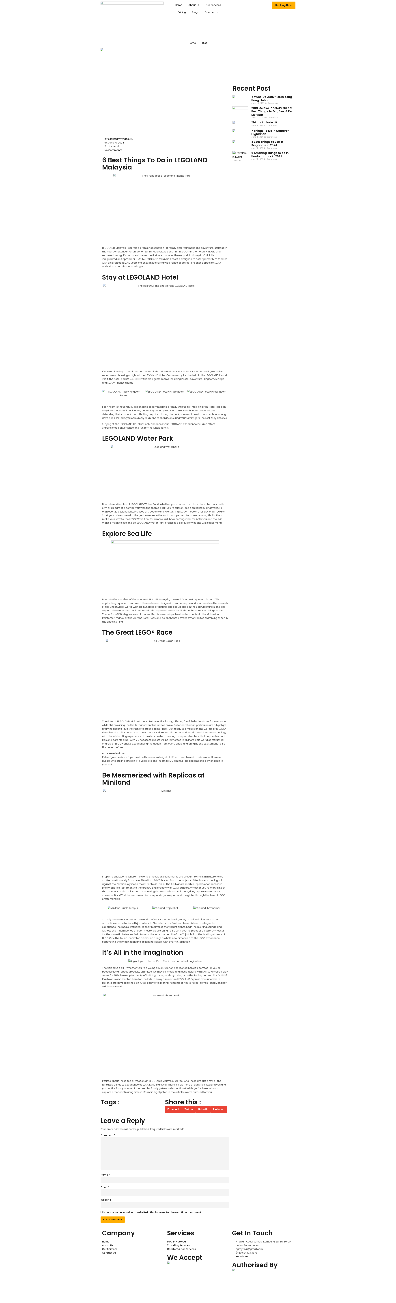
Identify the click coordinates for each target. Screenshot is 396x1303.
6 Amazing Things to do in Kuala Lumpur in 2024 (270, 154)
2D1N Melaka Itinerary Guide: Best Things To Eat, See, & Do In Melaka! (273, 111)
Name (105, 1175)
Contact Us (211, 12)
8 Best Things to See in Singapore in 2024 (267, 143)
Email (105, 1187)
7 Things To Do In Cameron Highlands (270, 132)
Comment (108, 1135)
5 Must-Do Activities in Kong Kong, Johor (271, 98)
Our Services (213, 5)
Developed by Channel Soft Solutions (124, 1296)
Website (106, 1200)
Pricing (182, 12)
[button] (105, 394)
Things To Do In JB (264, 122)
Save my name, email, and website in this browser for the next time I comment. (152, 1212)
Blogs (195, 12)
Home (178, 5)
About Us (193, 5)
